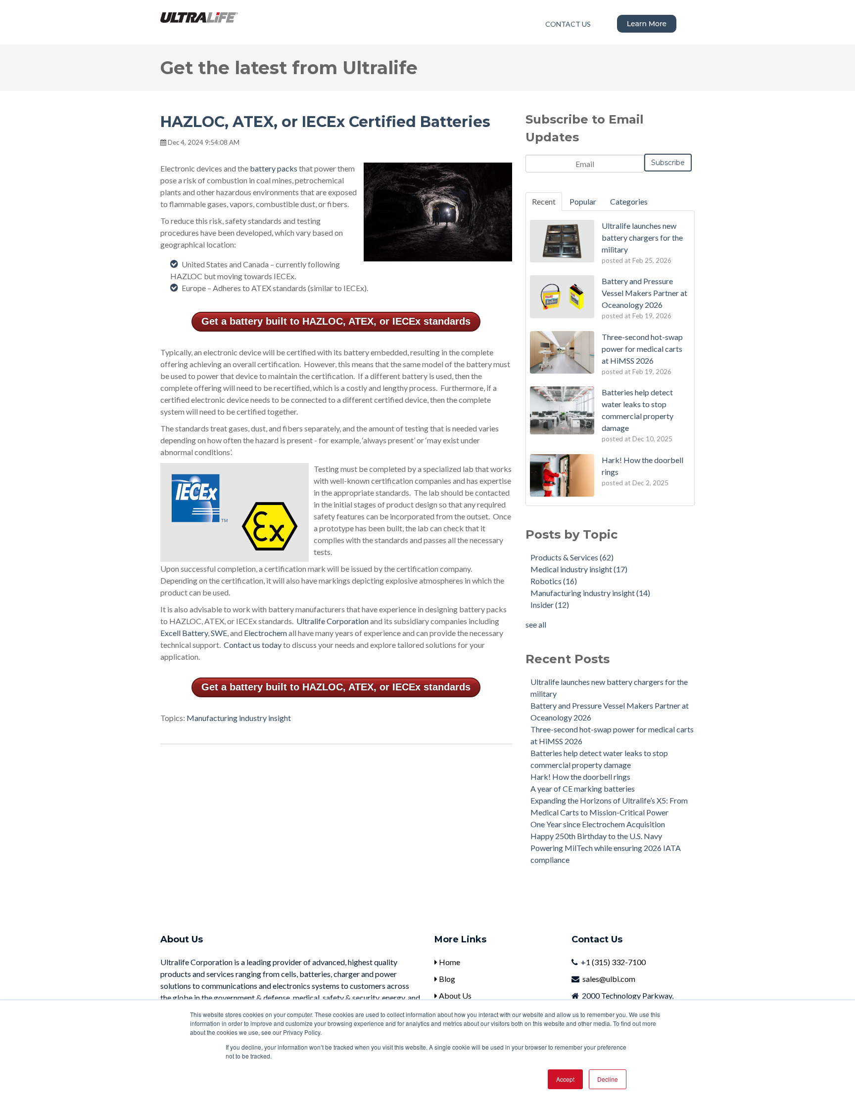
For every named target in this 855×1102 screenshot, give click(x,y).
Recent (544, 201)
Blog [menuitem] (446, 978)
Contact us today (253, 644)
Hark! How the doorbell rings (580, 776)
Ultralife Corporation (332, 621)
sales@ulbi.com (608, 978)
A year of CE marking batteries (582, 788)
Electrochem (265, 632)
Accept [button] (565, 1079)
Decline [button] (607, 1079)
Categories (629, 201)
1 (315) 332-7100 (616, 962)
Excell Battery (184, 632)
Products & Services (572, 557)
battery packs (273, 168)
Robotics (553, 581)
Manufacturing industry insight (239, 717)
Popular (583, 201)
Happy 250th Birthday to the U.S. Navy (596, 836)
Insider (549, 604)
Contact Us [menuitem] (568, 24)
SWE (219, 632)
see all (535, 624)
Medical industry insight (578, 569)
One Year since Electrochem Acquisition (597, 824)
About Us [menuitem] (454, 995)
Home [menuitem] (448, 962)
